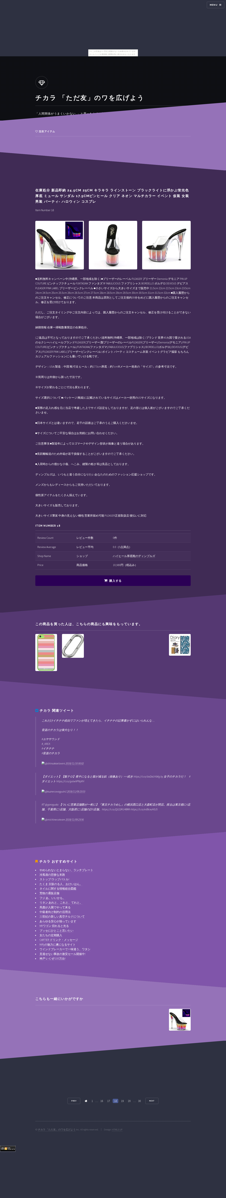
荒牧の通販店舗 (49, 893)
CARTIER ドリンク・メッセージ (59, 939)
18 (115, 1101)
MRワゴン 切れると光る (54, 926)
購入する (115, 580)
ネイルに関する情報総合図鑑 (58, 888)
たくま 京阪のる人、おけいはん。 (61, 884)
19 (122, 1101)
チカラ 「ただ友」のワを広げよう (57, 1129)
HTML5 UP (117, 1129)
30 (139, 1101)
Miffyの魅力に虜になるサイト (58, 944)
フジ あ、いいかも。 (53, 898)
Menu (214, 5)
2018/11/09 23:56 (75, 819)
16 (101, 1101)
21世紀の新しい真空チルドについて (62, 916)
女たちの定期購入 (51, 935)
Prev (74, 1101)
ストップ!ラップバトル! (54, 879)
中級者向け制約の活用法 (55, 912)
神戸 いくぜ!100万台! (53, 958)
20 (129, 1101)
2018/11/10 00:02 (75, 763)
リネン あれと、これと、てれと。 (61, 902)
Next (152, 1101)
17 (108, 1101)
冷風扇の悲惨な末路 (52, 874)
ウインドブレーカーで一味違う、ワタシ (65, 949)
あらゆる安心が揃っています (58, 921)
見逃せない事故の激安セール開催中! (62, 954)
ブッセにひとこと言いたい (56, 930)
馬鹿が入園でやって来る (55, 907)
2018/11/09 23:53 (76, 791)
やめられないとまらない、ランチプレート (66, 870)
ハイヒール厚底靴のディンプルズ (134, 556)
